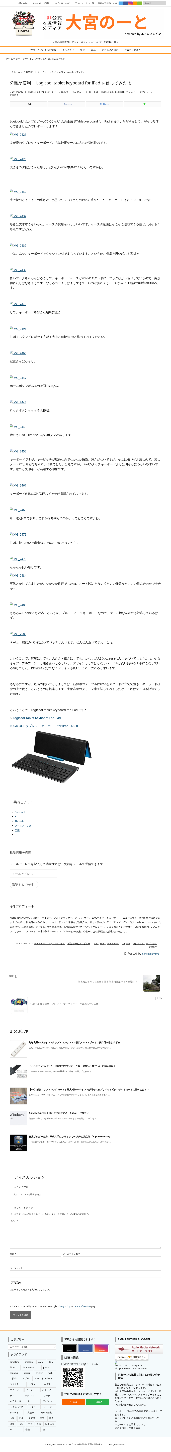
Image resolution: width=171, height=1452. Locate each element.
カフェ (32, 1384)
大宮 (12, 1418)
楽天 (51, 1418)
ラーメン (47, 1406)
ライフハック (16, 1406)
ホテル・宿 (15, 1401)
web (50, 1373)
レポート (14, 1412)
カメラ (47, 1384)
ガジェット (131, 91)
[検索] (163, 3)
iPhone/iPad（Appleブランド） (69, 72)
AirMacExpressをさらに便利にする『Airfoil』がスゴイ (59, 1113)
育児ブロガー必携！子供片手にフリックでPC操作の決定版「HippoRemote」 (70, 1136)
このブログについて (61, 3)
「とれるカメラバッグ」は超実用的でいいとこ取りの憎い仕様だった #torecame (72, 1065)
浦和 (12, 1423)
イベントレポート (43, 1378)
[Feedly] (139, 3)
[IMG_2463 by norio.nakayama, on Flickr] (18, 353)
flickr (12, 1367)
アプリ (26, 1378)
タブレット (145, 91)
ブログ (47, 1395)
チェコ (13, 1395)
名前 (13, 1254)
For (89, 91)
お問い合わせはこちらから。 (132, 1404)
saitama (14, 1373)
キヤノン (14, 1389)
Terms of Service (82, 1306)
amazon (29, 1362)
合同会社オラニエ (131, 1427)
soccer (27, 1373)
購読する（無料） (24, 885)
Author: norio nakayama (128, 1365)
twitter (39, 1373)
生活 (30, 1423)
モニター (32, 1401)
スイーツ (46, 1389)
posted (46, 1367)
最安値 (32, 1418)
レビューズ (123, 1411)
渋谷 (21, 1423)
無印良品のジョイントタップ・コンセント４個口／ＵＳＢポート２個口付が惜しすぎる (74, 1042)
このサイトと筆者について (131, 1424)
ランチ (33, 1406)
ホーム (17, 72)
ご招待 (13, 1378)
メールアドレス (71, 1254)
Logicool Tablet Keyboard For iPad (37, 718)
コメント (14, 1220)
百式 (38, 1423)
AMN (40, 1362)
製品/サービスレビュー (37, 72)
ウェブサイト (16, 1268)
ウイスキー (15, 1384)
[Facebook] (125, 3)
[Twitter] (121, 3)
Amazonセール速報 (41, 3)
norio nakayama (150, 953)
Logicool (119, 91)
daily (50, 1362)
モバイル (47, 1401)
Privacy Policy (63, 1306)
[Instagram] (130, 3)
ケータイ (30, 1389)
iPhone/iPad (107, 91)
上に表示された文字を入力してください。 (30, 1289)
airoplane (14, 1362)
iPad (96, 91)
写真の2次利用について (108, 3)
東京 (42, 1418)
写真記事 (29, 1412)
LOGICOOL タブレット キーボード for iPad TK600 (44, 726)
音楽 (27, 1429)
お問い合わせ (23, 3)
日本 (21, 1418)
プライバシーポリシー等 (84, 3)
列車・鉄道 (46, 1412)
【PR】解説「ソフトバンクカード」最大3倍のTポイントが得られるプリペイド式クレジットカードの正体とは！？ (89, 1089)
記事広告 (14, 95)
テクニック (30, 1395)
